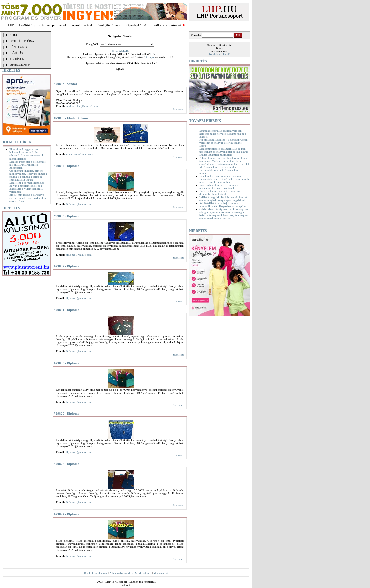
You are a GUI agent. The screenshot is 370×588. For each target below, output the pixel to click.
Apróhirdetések (82, 25)
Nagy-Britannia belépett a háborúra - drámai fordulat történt (220, 192)
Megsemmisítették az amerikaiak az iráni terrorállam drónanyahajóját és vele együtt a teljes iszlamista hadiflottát (223, 151)
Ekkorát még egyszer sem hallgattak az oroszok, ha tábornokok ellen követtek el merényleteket (26, 154)
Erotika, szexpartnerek (166, 25)
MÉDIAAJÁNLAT (20, 65)
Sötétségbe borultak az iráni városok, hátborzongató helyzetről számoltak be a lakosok (222, 133)
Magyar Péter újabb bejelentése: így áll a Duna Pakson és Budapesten (27, 164)
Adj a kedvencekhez (121, 572)
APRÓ (13, 34)
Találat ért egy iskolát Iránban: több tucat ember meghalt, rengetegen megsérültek (223, 198)
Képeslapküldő (136, 25)
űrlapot (150, 57)
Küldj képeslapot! (219, 53)
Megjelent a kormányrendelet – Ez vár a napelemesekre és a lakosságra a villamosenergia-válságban (27, 187)
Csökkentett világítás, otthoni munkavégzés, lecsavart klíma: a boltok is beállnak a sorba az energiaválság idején (28, 175)
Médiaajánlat (160, 572)
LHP (11, 25)
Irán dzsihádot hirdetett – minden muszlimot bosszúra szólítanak (218, 186)
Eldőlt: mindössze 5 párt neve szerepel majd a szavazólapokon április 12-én (28, 197)
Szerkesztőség (143, 572)
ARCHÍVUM (17, 59)
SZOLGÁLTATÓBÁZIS (23, 41)
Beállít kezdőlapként (96, 572)
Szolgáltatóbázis (109, 25)
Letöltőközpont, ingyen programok (43, 25)
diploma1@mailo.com (79, 204)
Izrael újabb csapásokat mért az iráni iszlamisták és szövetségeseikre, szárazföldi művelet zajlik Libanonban (224, 178)
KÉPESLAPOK (18, 47)
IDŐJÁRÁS (16, 53)
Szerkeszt (178, 109)
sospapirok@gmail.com (79, 153)
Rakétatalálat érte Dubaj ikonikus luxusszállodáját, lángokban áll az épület (222, 205)
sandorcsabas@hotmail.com (82, 106)
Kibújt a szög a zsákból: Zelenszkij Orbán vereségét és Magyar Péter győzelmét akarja (223, 142)
